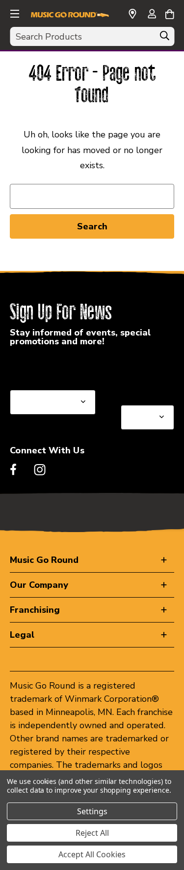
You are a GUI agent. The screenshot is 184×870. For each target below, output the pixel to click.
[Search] (164, 38)
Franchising (35, 610)
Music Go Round (44, 560)
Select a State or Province (62, 366)
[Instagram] (40, 469)
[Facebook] (13, 469)
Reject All (92, 832)
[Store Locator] (132, 14)
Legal (22, 635)
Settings (92, 811)
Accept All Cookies (92, 854)
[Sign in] (152, 15)
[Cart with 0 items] (169, 13)
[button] (13, 12)
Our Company (39, 585)
